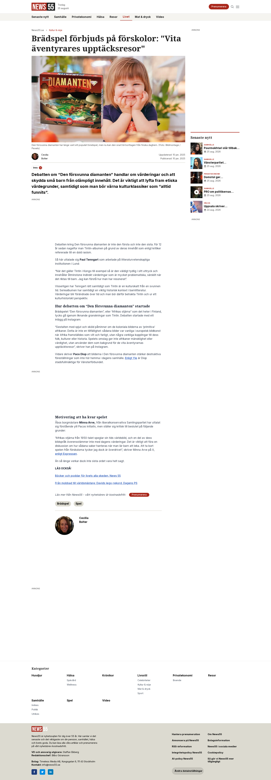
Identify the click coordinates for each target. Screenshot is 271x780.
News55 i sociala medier (222, 746)
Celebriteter (144, 680)
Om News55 (215, 734)
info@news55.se (51, 764)
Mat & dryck (143, 16)
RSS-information (182, 746)
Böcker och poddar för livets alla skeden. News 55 (88, 475)
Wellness (72, 684)
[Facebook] (34, 772)
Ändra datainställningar (188, 771)
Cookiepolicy (215, 752)
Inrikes (35, 705)
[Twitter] (42, 772)
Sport (140, 693)
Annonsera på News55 (185, 740)
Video (160, 16)
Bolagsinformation (219, 740)
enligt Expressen (66, 453)
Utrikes (35, 714)
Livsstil (142, 675)
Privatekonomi (81, 16)
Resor (113, 16)
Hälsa (100, 16)
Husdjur (37, 675)
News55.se (38, 30)
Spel (79, 503)
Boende (177, 680)
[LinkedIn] (50, 772)
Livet (126, 16)
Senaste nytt (40, 16)
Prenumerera (218, 6)
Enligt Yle (131, 358)
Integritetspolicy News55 (187, 752)
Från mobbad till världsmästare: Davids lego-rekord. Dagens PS (96, 483)
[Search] (232, 7)
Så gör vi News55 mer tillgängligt (221, 760)
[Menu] (237, 7)
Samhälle (60, 16)
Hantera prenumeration (186, 734)
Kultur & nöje (55, 30)
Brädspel (63, 503)
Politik (35, 709)
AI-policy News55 (182, 758)
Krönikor (108, 675)
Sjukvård (71, 680)
